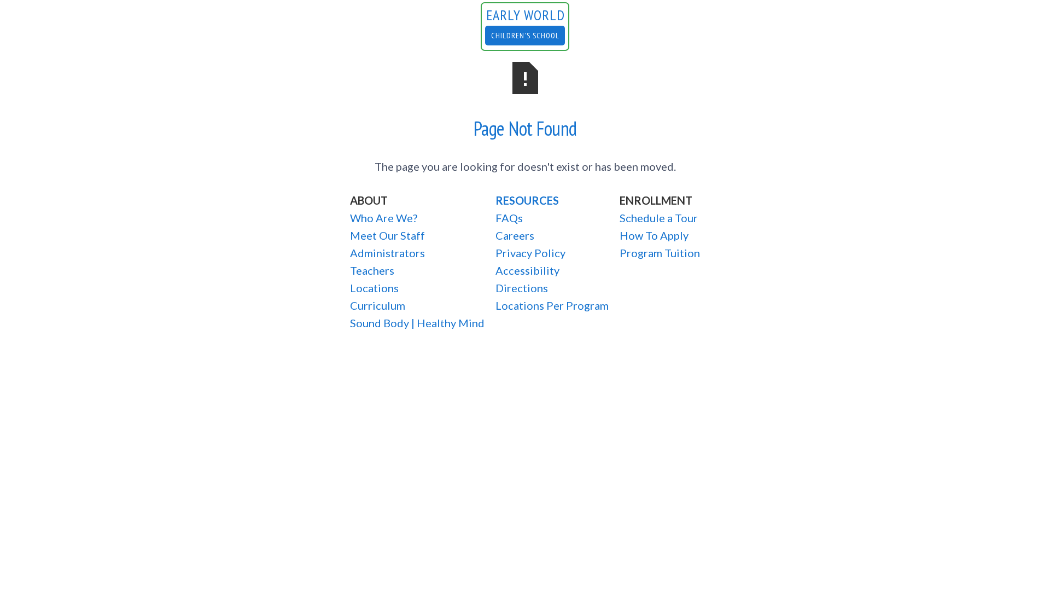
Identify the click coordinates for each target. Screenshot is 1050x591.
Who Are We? (383, 217)
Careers (514, 235)
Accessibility (527, 270)
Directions (521, 287)
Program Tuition (660, 252)
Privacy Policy (530, 252)
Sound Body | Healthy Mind (417, 322)
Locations (374, 287)
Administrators (387, 252)
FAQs (509, 217)
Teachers (372, 270)
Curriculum (377, 305)
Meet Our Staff (387, 235)
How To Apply (654, 235)
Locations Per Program (552, 305)
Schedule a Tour (659, 217)
